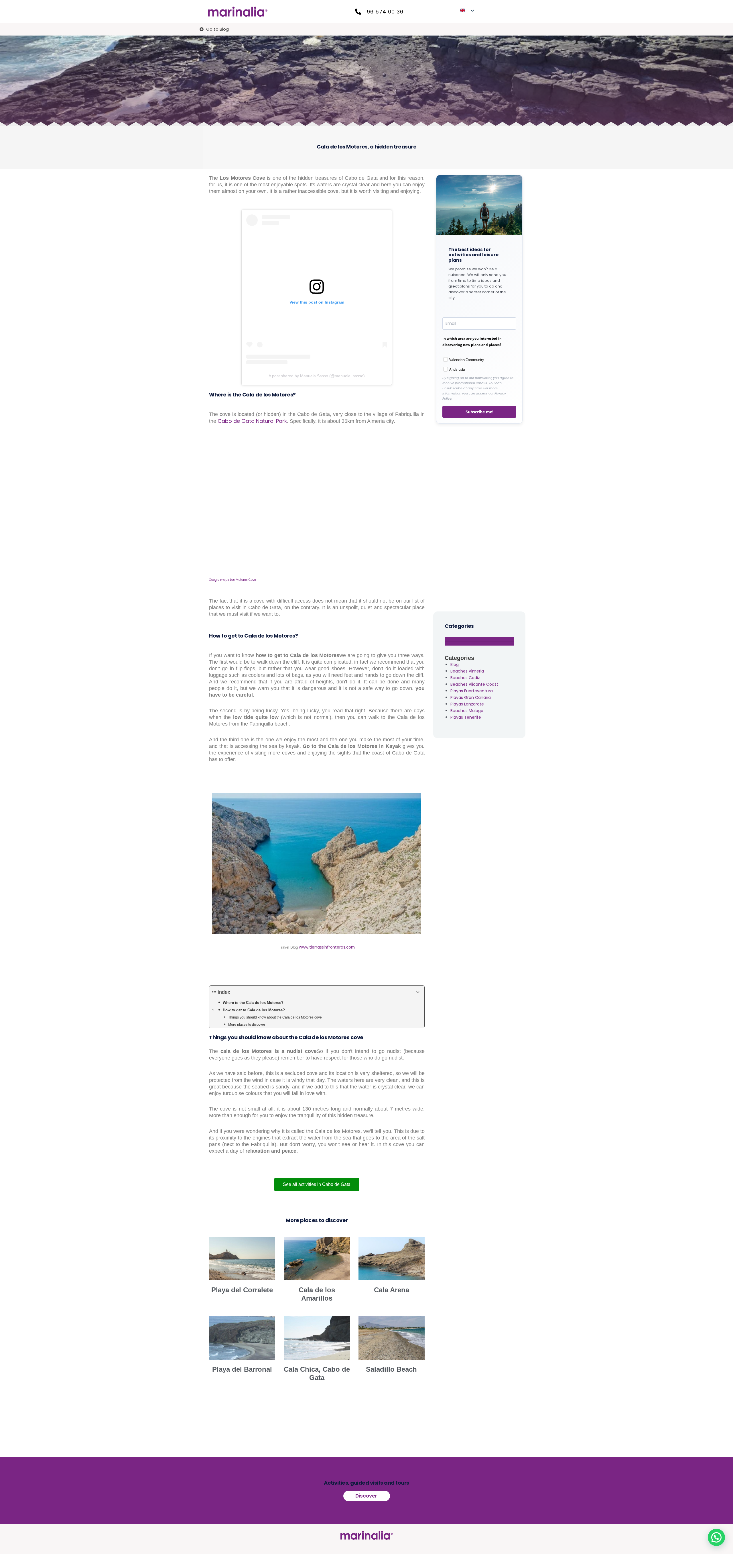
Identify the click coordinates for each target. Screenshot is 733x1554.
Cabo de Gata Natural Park (252, 421)
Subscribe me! (479, 412)
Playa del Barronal (242, 1369)
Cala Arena (391, 1290)
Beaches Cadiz (465, 678)
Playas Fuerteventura (471, 691)
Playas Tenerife (465, 717)
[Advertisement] (479, 516)
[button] (716, 1537)
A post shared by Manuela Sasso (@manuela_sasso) (317, 376)
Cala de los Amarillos (317, 1294)
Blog (454, 664)
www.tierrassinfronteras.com (327, 947)
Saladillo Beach (391, 1369)
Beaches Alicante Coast (474, 684)
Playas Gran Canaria (470, 697)
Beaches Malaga (466, 711)
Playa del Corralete (242, 1290)
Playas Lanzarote (467, 704)
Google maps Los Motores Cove (232, 580)
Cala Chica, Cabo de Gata (317, 1373)
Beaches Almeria (467, 671)
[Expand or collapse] (417, 992)
